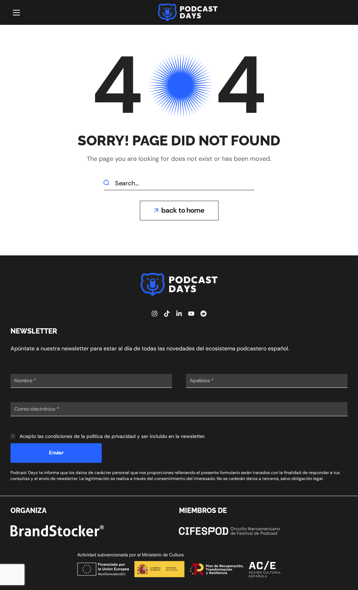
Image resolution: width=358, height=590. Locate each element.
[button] (179, 210)
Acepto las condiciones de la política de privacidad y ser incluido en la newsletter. (112, 436)
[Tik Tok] (167, 313)
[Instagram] (154, 313)
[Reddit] (203, 313)
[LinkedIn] (179, 313)
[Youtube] (191, 313)
